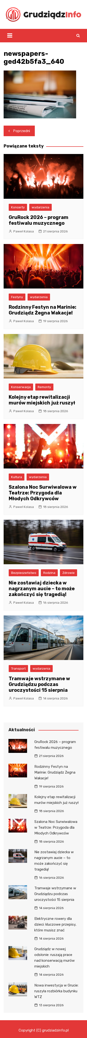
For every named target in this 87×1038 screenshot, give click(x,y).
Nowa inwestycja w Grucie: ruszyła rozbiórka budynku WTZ (56, 991)
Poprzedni (21, 130)
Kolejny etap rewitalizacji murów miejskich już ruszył (42, 400)
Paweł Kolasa (23, 231)
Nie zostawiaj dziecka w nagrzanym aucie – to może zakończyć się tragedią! (42, 588)
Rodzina (49, 573)
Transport (18, 668)
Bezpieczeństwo (23, 573)
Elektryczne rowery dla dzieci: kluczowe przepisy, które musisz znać (55, 924)
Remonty (44, 387)
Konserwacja (21, 387)
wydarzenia (40, 207)
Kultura (16, 477)
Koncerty (18, 207)
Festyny (17, 297)
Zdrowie (68, 573)
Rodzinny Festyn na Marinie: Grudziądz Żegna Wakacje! (42, 310)
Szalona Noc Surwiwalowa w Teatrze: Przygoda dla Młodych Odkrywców (43, 492)
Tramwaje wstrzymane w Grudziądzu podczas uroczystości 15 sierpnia (39, 684)
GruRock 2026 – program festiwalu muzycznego (38, 220)
